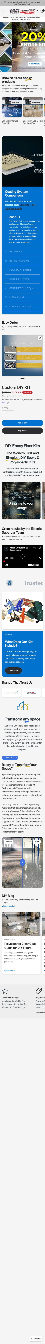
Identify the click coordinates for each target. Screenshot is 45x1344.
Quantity (5, 408)
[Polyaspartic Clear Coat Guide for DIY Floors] (21, 924)
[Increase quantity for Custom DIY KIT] (12, 413)
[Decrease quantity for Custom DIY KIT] (4, 413)
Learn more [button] (13, 670)
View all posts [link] (8, 906)
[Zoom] (40, 338)
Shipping (5, 396)
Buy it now (22, 431)
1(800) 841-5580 (20, 17)
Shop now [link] (20, 514)
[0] (41, 11)
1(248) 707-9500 (24, 20)
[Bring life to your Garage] (21, 500)
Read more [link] (8, 971)
